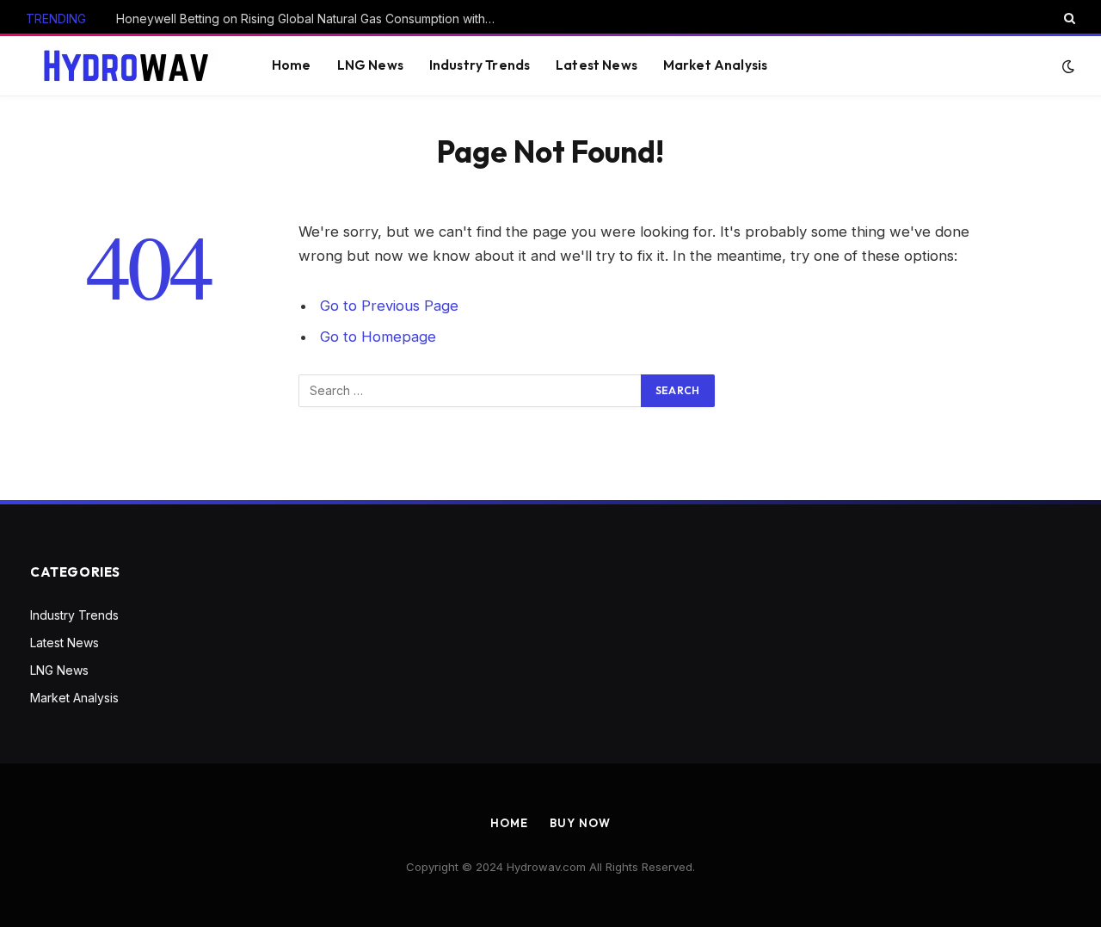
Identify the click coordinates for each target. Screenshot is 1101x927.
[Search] (1068, 18)
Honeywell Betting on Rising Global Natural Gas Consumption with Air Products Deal (309, 18)
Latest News (596, 65)
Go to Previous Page (389, 305)
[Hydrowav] (127, 66)
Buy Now (580, 823)
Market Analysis (715, 65)
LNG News (370, 65)
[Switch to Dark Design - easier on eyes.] (1066, 66)
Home (291, 65)
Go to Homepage (378, 336)
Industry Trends (479, 65)
